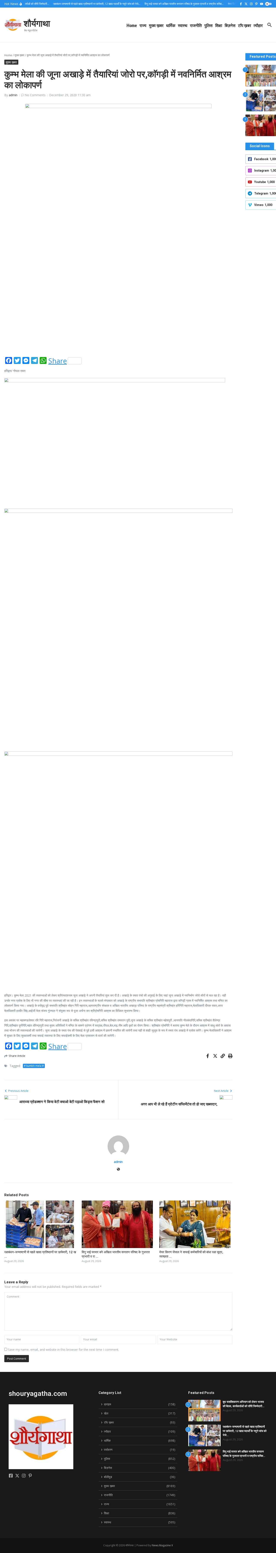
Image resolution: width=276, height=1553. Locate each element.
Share (57, 360)
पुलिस (208, 25)
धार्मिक (170, 25)
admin (13, 95)
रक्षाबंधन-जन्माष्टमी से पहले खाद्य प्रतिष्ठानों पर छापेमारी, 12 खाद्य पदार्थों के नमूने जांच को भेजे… (245, 1431)
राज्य (143, 25)
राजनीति (196, 25)
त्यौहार (258, 25)
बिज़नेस (230, 25)
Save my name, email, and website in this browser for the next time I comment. (63, 1349)
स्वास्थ (182, 25)
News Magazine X (162, 1545)
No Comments (35, 95)
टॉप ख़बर (244, 25)
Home (132, 25)
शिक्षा (218, 25)
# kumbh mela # (34, 1066)
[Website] (118, 1169)
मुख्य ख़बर (156, 25)
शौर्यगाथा (37, 23)
